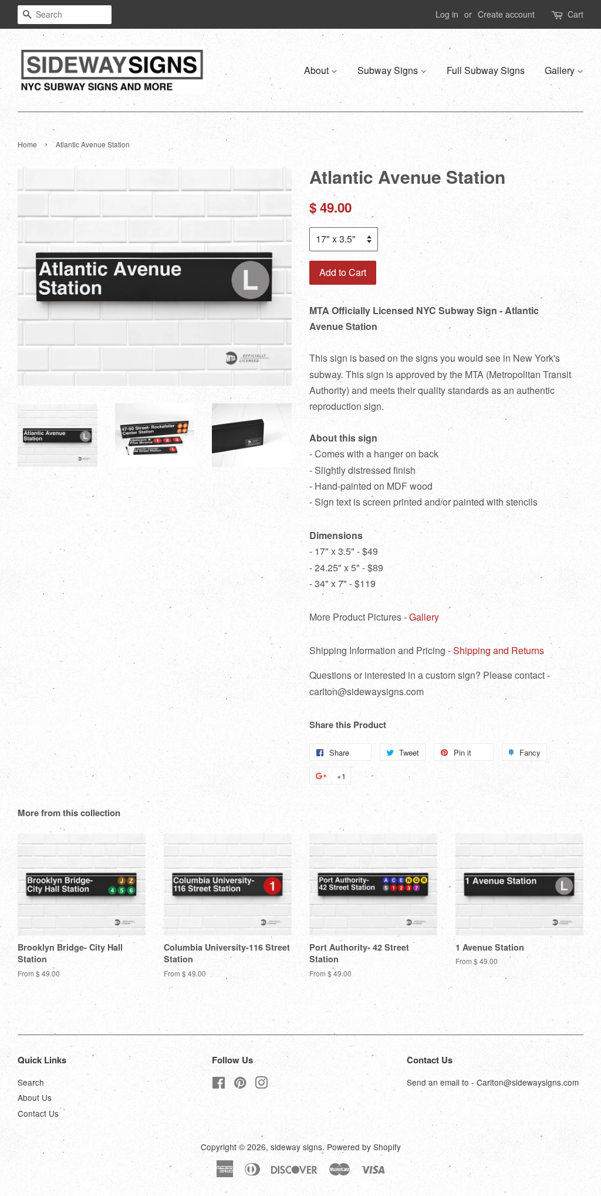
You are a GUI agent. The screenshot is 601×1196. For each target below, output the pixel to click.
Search (31, 1082)
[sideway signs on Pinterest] (240, 1084)
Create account (506, 14)
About (317, 70)
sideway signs (296, 1147)
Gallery (561, 70)
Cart (575, 14)
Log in (446, 14)
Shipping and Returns (498, 650)
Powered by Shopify (364, 1147)
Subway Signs (388, 70)
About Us (35, 1097)
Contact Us (38, 1113)
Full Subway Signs (486, 70)
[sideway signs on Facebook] (218, 1084)
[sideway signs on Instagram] (261, 1084)
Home (27, 144)
